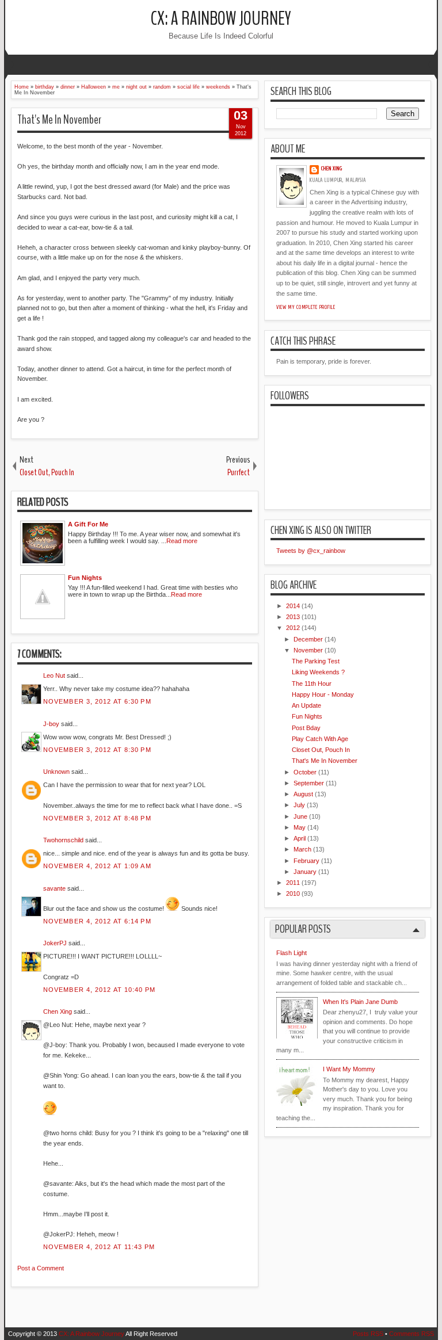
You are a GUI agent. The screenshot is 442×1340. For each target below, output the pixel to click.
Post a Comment (40, 1268)
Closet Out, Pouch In (321, 749)
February (306, 860)
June (300, 816)
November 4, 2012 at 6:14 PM (97, 921)
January (305, 871)
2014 (293, 605)
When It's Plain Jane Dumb (360, 1001)
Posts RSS (368, 1333)
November (308, 650)
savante (54, 888)
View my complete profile (306, 307)
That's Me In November (59, 119)
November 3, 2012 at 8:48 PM (97, 818)
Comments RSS (411, 1333)
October (305, 772)
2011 (293, 882)
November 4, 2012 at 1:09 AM (97, 865)
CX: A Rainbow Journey (221, 19)
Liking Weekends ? (318, 672)
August (303, 794)
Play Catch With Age (320, 738)
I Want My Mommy (349, 1069)
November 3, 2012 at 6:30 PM (97, 701)
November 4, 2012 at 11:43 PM (99, 1246)
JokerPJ (55, 943)
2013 (293, 616)
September (309, 783)
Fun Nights (307, 716)
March (302, 849)
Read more (181, 540)
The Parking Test (316, 661)
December (308, 639)
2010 (293, 893)
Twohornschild (63, 840)
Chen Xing (57, 1011)
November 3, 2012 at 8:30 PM (97, 749)
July (299, 804)
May (300, 827)
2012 (293, 627)
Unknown (56, 771)
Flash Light (291, 952)
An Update (306, 705)
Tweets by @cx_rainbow (310, 550)
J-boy (51, 723)
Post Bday (306, 727)
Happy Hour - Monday (323, 694)
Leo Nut (54, 675)
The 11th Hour (312, 683)
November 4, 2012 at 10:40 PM (99, 989)
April (300, 838)
